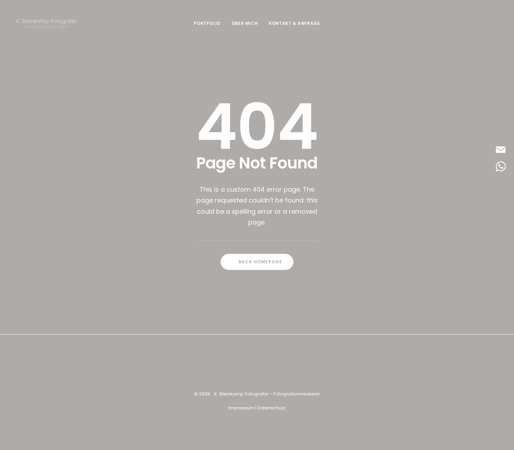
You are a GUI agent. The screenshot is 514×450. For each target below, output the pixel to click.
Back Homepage (260, 262)
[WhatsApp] (500, 166)
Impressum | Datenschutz (257, 408)
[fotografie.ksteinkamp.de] (46, 23)
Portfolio (207, 23)
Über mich (245, 23)
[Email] (500, 149)
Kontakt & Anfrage (294, 23)
